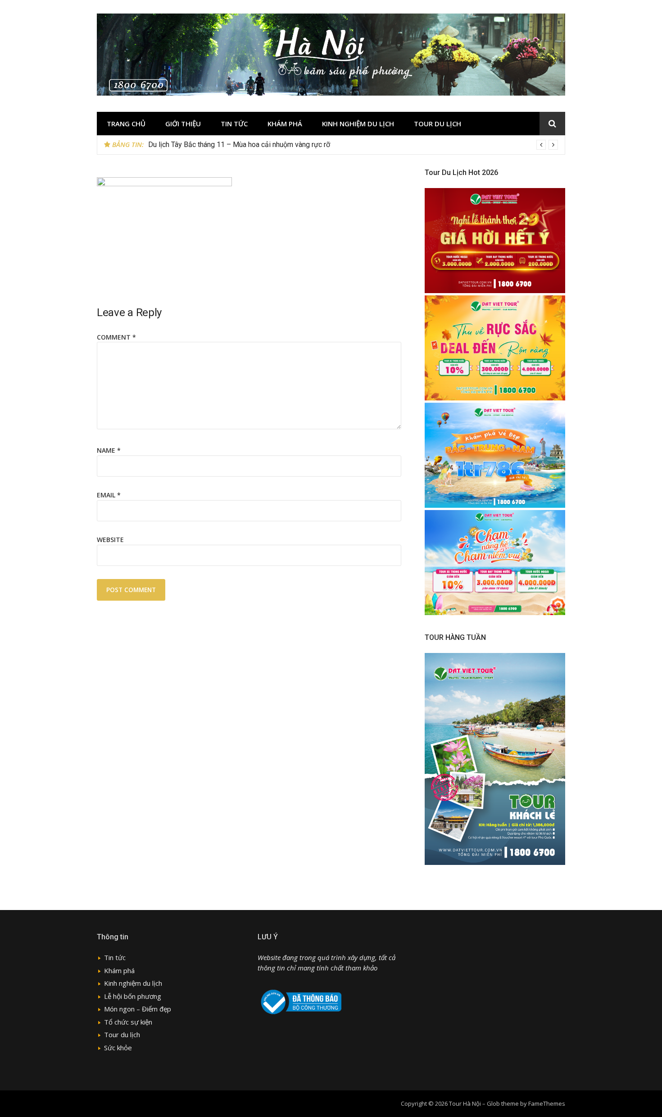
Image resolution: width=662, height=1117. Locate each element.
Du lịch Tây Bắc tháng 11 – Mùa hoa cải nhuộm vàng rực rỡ (239, 144)
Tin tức (234, 123)
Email (109, 495)
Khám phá (285, 123)
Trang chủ (126, 123)
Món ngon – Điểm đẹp (137, 1008)
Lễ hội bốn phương (132, 996)
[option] (353, 145)
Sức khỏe (118, 1047)
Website (110, 539)
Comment (116, 337)
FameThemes (546, 1103)
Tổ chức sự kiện (128, 1021)
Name (109, 450)
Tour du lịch (437, 123)
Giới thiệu (183, 123)
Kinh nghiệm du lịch (358, 123)
